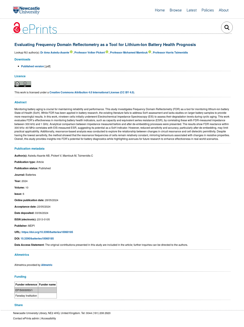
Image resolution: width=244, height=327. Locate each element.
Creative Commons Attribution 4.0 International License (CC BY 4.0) (91, 92)
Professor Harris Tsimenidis (170, 52)
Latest (192, 10)
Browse (176, 10)
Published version (32, 66)
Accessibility (48, 318)
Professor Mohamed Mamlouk (129, 52)
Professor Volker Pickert (89, 52)
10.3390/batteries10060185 (37, 238)
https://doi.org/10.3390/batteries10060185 (47, 232)
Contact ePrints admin (26, 318)
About (224, 10)
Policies (208, 10)
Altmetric (46, 265)
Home (160, 10)
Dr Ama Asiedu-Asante (54, 52)
